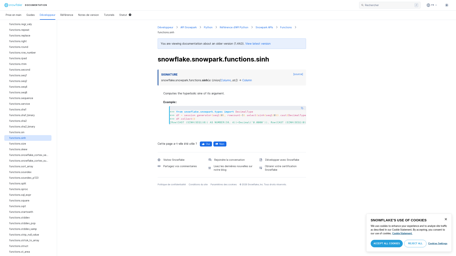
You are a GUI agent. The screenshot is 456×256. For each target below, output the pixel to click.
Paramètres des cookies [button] (224, 184)
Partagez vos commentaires (180, 166)
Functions (286, 27)
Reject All (415, 243)
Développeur (47, 14)
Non (221, 143)
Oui (208, 143)
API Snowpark (188, 27)
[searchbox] (389, 5)
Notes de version (88, 14)
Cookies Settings (437, 243)
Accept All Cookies (387, 243)
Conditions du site (198, 184)
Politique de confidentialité (172, 184)
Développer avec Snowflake (282, 159)
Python (208, 27)
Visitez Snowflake (174, 159)
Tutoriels (109, 14)
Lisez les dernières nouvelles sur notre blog (233, 168)
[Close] (446, 219)
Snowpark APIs (264, 27)
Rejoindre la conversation (229, 159)
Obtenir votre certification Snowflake (281, 168)
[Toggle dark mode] (446, 5)
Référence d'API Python (234, 27)
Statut (123, 14)
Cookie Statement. (402, 233)
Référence (66, 14)
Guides (30, 14)
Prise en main (13, 14)
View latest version (258, 43)
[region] (409, 233)
